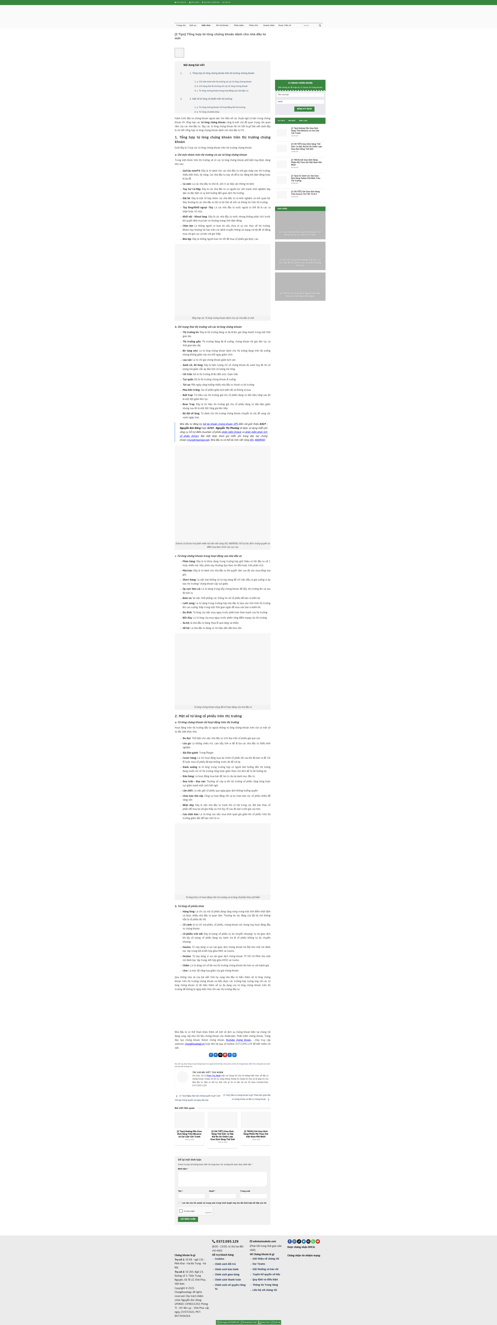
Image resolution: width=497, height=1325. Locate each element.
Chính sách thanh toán (228, 1280)
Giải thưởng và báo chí (265, 1269)
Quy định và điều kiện (265, 1279)
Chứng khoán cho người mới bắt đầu (209, 1064)
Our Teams (259, 1264)
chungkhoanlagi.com (198, 440)
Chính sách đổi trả (225, 1264)
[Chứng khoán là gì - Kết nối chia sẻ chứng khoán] (192, 14)
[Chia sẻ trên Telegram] (234, 1055)
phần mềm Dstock (231, 432)
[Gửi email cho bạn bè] (220, 1055)
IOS (251, 440)
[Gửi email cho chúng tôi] (308, 1241)
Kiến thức (206, 25)
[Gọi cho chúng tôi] (313, 1241)
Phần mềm (238, 25)
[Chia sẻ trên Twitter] (216, 1055)
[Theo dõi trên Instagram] (294, 1241)
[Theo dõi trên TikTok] (299, 1241)
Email (212, 1191)
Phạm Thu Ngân (213, 1076)
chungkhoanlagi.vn (195, 1044)
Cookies (219, 1259)
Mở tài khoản (222, 25)
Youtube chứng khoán (238, 1040)
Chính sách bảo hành (227, 1269)
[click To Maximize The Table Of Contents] (179, 52)
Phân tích (253, 25)
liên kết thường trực (185, 1066)
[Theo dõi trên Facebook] (290, 1241)
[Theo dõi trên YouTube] (318, 1241)
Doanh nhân (269, 25)
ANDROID (260, 440)
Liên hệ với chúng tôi (265, 1290)
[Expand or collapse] (178, 64)
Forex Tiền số (284, 25)
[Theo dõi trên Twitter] (304, 1241)
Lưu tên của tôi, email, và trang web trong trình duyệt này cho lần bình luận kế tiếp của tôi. (224, 1203)
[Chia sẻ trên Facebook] (211, 1055)
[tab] (281, 120)
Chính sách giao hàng (227, 1274)
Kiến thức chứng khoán (257, 1064)
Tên (180, 1191)
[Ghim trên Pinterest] (225, 1055)
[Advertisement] (223, 1012)
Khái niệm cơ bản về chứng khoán (236, 1064)
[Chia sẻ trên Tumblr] (230, 1055)
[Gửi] (320, 25)
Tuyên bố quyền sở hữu (266, 1274)
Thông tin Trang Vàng (265, 1285)
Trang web (245, 1191)
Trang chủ (181, 25)
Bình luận (183, 1169)
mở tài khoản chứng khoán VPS (220, 424)
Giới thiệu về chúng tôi (266, 1259)
